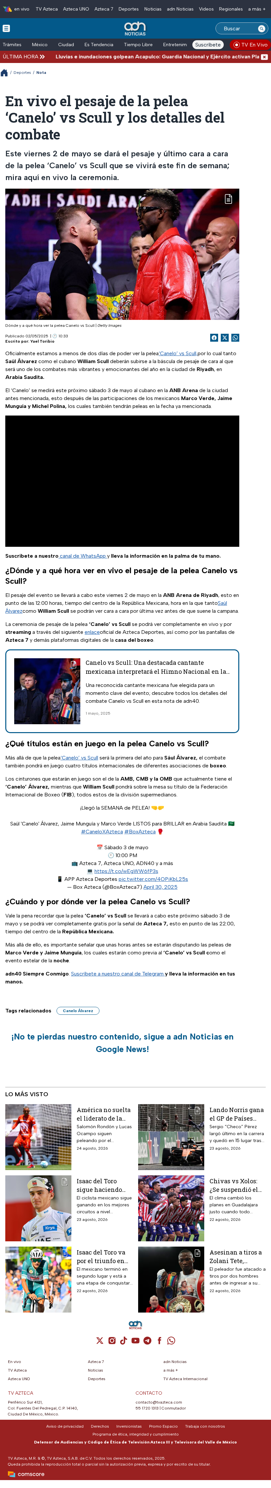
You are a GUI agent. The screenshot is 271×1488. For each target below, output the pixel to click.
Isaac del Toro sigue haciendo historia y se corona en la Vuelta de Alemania (99, 1185)
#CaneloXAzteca (102, 831)
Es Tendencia (99, 44)
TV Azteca (47, 9)
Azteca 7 (104, 9)
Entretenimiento (180, 44)
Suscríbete (208, 45)
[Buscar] (261, 28)
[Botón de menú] (6, 28)
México (40, 44)
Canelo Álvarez (78, 1010)
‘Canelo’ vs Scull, (178, 353)
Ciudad (66, 44)
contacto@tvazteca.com (159, 1402)
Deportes (129, 9)
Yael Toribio (42, 341)
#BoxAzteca (140, 831)
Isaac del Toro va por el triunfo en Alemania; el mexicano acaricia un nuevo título (104, 1256)
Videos (206, 9)
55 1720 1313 (147, 1408)
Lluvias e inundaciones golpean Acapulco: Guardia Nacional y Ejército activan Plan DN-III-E (148, 56)
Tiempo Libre (138, 44)
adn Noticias (180, 9)
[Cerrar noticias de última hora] (264, 56)
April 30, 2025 (160, 887)
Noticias (153, 9)
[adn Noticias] (136, 29)
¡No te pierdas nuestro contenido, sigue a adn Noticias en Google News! (122, 1043)
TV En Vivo (254, 45)
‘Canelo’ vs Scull (79, 758)
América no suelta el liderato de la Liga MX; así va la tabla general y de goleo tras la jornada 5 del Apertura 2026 (104, 1114)
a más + (257, 9)
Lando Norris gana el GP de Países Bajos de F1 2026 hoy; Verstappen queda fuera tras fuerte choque (237, 1114)
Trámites (12, 44)
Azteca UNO (76, 9)
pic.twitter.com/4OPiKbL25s (153, 879)
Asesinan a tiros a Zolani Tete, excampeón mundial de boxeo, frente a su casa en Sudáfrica (237, 1256)
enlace (92, 632)
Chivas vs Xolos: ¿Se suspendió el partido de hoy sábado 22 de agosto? (234, 1185)
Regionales (231, 9)
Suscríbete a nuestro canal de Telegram (118, 974)
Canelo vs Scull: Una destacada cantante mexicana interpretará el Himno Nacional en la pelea (156, 671)
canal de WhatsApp (82, 556)
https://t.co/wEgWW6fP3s (126, 871)
